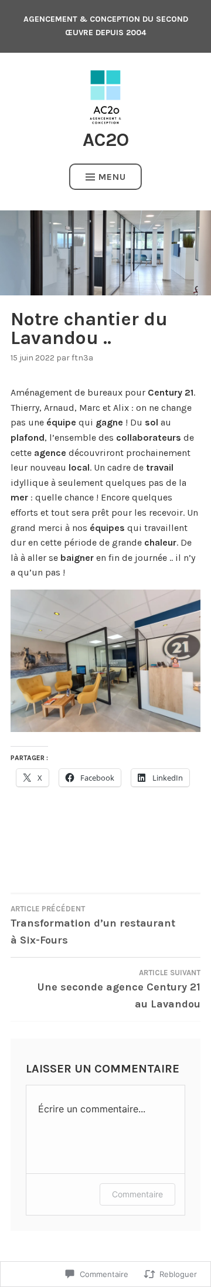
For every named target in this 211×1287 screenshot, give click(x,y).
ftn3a (82, 358)
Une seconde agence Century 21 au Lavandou (119, 989)
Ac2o (106, 140)
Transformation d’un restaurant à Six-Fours (93, 925)
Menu (112, 176)
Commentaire (137, 1194)
